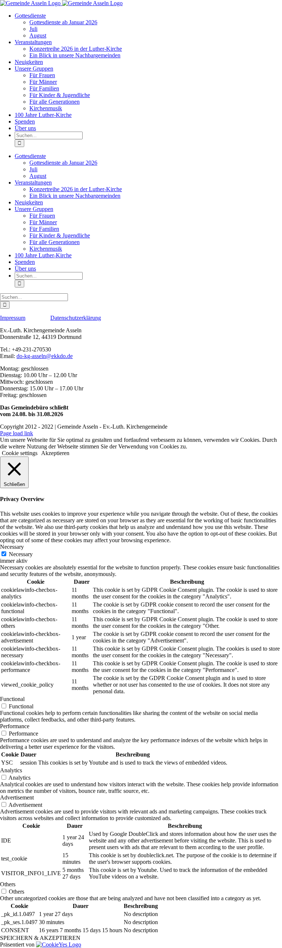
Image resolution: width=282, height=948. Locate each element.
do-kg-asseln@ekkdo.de (45, 356)
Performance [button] (14, 726)
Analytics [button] (11, 770)
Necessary (21, 554)
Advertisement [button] (17, 797)
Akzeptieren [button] (55, 453)
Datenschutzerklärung (75, 318)
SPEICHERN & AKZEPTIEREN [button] (40, 938)
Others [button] (7, 884)
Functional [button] (12, 699)
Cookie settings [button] (19, 453)
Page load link (16, 433)
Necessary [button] (12, 547)
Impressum (12, 318)
